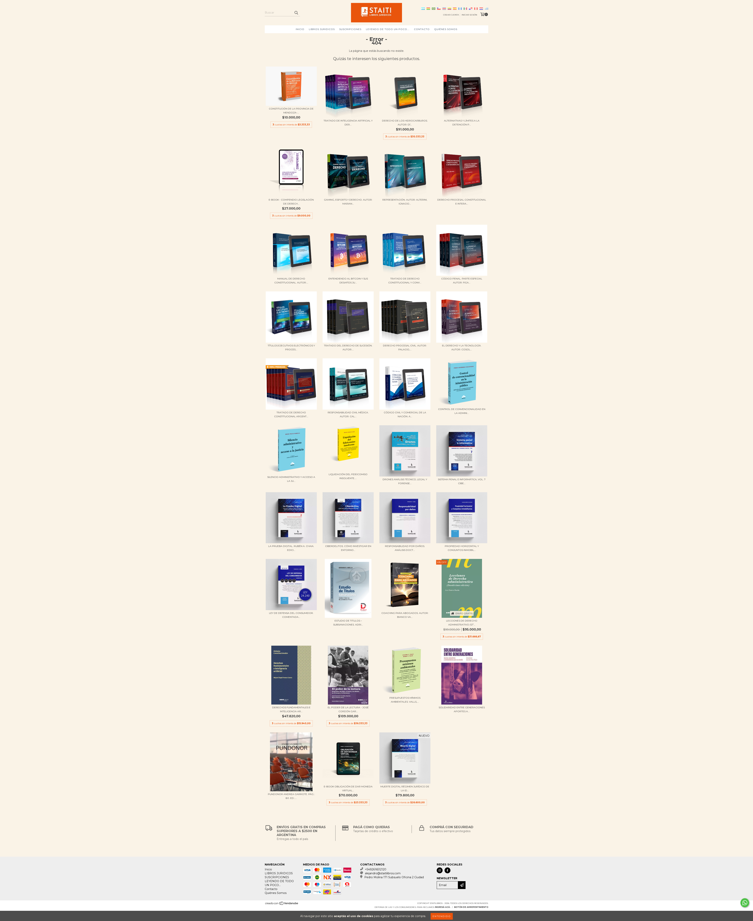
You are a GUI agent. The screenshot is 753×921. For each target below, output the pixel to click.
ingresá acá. (442, 907)
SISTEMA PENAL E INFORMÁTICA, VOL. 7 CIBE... (462, 481)
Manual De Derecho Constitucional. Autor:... (291, 280)
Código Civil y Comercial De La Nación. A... (405, 414)
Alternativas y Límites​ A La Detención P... (461, 122)
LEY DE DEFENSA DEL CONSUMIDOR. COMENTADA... (291, 615)
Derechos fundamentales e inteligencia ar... (291, 709)
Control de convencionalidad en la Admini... (461, 411)
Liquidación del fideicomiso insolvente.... (348, 476)
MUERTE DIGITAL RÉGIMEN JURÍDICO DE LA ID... (404, 788)
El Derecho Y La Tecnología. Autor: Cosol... (461, 347)
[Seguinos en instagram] (440, 870)
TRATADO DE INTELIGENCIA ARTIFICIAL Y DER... (348, 122)
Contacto (422, 29)
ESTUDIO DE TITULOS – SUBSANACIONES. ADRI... (348, 622)
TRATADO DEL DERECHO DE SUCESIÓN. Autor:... (348, 347)
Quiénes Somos (445, 29)
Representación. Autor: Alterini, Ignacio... (404, 201)
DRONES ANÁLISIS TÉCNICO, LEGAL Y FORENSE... (405, 481)
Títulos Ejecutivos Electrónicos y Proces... (291, 347)
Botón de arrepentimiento (471, 907)
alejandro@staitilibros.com (383, 873)
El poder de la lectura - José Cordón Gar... (348, 709)
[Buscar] (296, 12)
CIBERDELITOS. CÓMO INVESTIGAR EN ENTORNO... (348, 548)
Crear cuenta (451, 15)
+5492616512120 (375, 869)
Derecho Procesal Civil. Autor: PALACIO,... (405, 347)
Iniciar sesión (469, 15)
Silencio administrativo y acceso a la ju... (291, 479)
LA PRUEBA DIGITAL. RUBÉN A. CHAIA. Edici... (291, 548)
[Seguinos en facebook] (447, 870)
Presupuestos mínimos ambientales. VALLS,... (404, 699)
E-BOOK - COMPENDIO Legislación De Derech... (291, 201)
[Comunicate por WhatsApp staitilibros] (744, 902)
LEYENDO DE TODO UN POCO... (387, 29)
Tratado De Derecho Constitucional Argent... (291, 414)
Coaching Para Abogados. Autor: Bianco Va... (404, 615)
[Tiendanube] (282, 904)
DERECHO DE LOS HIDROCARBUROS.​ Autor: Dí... (405, 122)
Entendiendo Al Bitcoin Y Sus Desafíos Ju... (348, 280)
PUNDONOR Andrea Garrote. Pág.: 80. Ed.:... (291, 796)
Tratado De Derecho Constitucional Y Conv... (404, 280)
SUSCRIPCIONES (350, 29)
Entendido (442, 916)
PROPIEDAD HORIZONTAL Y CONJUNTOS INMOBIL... (462, 548)
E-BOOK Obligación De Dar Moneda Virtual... (348, 788)
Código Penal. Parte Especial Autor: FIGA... (461, 280)
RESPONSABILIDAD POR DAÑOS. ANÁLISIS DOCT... (405, 548)
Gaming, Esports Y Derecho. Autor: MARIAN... (348, 201)
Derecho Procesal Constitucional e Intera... (461, 201)
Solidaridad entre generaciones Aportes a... (462, 709)
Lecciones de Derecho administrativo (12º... (461, 622)
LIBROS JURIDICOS (322, 29)
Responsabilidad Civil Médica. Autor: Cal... (348, 414)
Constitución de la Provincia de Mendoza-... (291, 110)
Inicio (300, 29)
